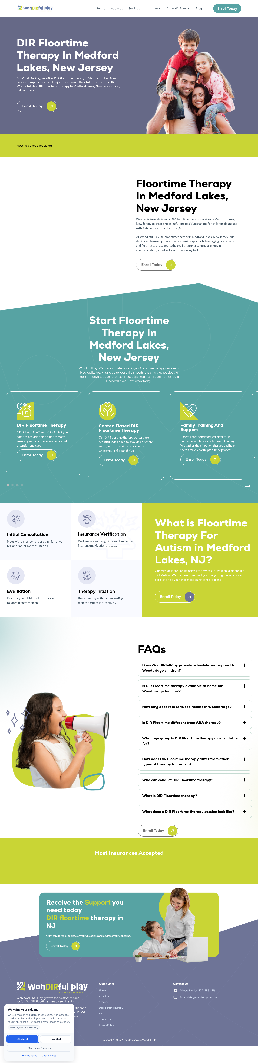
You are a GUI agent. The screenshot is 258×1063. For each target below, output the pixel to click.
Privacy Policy (106, 1025)
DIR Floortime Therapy (111, 1007)
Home (101, 8)
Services (134, 8)
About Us (117, 8)
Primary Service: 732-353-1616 (197, 990)
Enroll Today (227, 8)
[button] (152, 8)
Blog (199, 8)
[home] (35, 8)
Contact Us (105, 1019)
